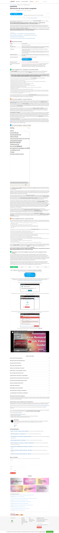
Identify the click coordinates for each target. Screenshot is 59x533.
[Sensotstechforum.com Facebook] (44, 1)
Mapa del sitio (23, 519)
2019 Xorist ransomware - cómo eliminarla (18, 433)
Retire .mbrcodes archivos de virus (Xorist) (18, 440)
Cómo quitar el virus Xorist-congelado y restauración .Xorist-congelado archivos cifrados (22, 38)
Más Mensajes (16, 423)
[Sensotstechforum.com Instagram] (46, 1)
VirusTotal (38, 405)
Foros (22, 524)
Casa (10, 4)
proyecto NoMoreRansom (45, 405)
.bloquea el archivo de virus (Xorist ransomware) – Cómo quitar (21, 450)
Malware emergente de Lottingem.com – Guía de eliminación (21, 508)
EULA (22, 280)
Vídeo (22, 523)
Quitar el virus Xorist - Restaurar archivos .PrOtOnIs (19, 431)
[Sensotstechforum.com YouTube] (45, 1)
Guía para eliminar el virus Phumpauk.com (19, 506)
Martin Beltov (13, 10)
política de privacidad (27, 280)
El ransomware (14, 4)
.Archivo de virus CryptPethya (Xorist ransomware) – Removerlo (21, 446)
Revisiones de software (24, 522)
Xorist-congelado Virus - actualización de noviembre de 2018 (26, 33)
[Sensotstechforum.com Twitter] (43, 1)
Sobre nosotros (18, 414)
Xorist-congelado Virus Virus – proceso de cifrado (17, 36)
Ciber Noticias (18, 1)
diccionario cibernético (24, 521)
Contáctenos (30, 521)
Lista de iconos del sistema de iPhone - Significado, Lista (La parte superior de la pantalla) (25, 498)
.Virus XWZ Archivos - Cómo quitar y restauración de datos (21, 436)
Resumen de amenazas (13, 33)
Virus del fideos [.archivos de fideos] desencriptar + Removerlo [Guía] (22, 501)
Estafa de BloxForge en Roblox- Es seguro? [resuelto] (21, 503)
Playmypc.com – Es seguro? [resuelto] (19, 496)
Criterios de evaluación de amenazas (36, 280)
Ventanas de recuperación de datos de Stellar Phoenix (30, 63)
